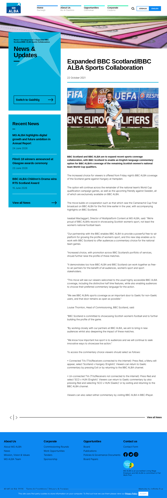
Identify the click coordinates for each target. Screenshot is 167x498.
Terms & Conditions (36, 489)
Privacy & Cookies (58, 489)
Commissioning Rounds (56, 446)
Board (87, 446)
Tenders (48, 455)
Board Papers (91, 459)
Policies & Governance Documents (102, 455)
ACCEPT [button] (143, 494)
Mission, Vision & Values (17, 455)
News (7, 451)
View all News (154, 417)
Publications (90, 451)
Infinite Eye (157, 489)
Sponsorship (50, 459)
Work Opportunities (54, 451)
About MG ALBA (13, 446)
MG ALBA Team (12, 459)
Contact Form (130, 446)
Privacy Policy (131, 493)
